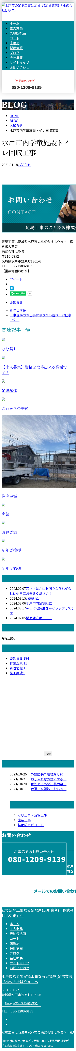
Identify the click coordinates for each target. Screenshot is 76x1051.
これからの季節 (15, 408)
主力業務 (16, 28)
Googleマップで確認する (21, 1003)
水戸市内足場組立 (39, 603)
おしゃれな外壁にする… (48, 778)
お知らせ (24, 164)
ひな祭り (9, 349)
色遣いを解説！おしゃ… (48, 788)
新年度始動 (11, 568)
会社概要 (16, 57)
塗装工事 (24, 819)
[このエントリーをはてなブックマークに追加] (12, 289)
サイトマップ (19, 62)
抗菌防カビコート (31, 824)
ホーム (14, 23)
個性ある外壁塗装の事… (48, 783)
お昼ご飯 (9, 532)
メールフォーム (16, 96)
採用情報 (16, 47)
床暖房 (14, 42)
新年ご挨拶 (11, 550)
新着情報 (17, 668)
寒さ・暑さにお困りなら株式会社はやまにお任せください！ (40, 591)
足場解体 (9, 391)
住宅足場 (9, 496)
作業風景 (18, 663)
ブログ (14, 52)
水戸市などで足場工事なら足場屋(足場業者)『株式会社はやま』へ (38, 978)
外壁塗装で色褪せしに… (48, 774)
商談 (5, 514)
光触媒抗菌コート (18, 35)
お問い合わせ (19, 67)
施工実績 (17, 672)
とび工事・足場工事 (32, 815)
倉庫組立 (32, 598)
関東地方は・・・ (39, 617)
